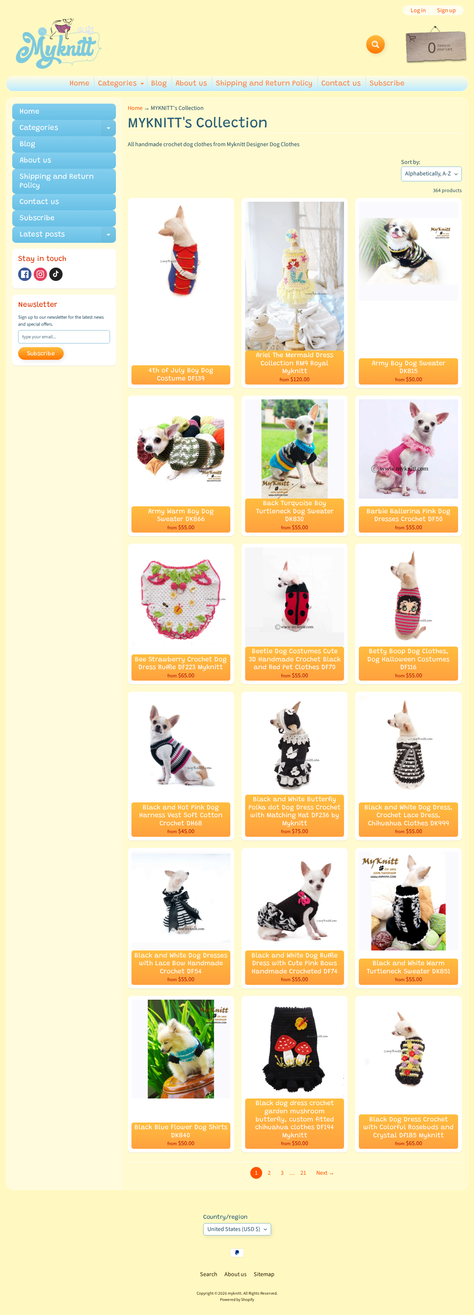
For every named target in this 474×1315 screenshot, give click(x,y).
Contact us (341, 83)
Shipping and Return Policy (264, 83)
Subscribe (387, 83)
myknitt (234, 1293)
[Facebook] (24, 274)
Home (79, 83)
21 (303, 1173)
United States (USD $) (233, 1229)
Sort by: (410, 162)
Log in (418, 10)
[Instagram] (40, 274)
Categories (122, 85)
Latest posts (68, 237)
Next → (325, 1173)
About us (191, 83)
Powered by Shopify (237, 1299)
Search (208, 1274)
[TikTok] (56, 274)
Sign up (446, 10)
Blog (159, 83)
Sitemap (264, 1274)
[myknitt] (58, 44)
